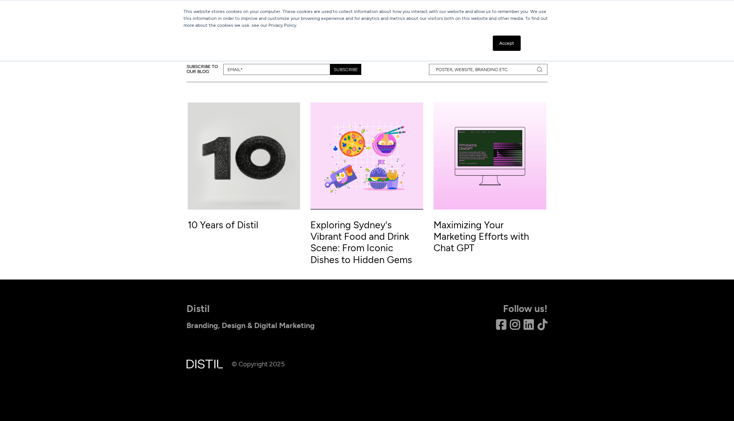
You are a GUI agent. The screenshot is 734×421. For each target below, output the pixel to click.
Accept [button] (506, 43)
